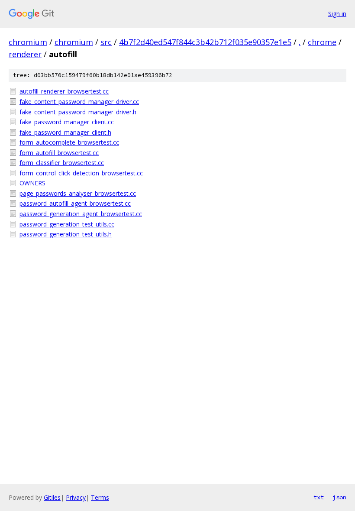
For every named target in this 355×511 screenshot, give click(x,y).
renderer (25, 54)
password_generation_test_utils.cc (66, 224)
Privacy (76, 497)
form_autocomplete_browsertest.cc (69, 142)
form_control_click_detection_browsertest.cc (81, 173)
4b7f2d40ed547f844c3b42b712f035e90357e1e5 (205, 42)
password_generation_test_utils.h (65, 234)
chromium (28, 42)
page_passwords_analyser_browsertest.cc (77, 193)
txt (318, 497)
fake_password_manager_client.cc (66, 122)
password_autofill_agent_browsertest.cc (75, 203)
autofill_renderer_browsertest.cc (64, 91)
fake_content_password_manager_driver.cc (79, 101)
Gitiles (52, 497)
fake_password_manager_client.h (65, 132)
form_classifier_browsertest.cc (61, 162)
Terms (100, 497)
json (339, 497)
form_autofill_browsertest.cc (59, 153)
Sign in (337, 14)
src (106, 42)
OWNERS (32, 183)
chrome (322, 42)
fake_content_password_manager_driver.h (77, 112)
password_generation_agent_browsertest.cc (80, 214)
